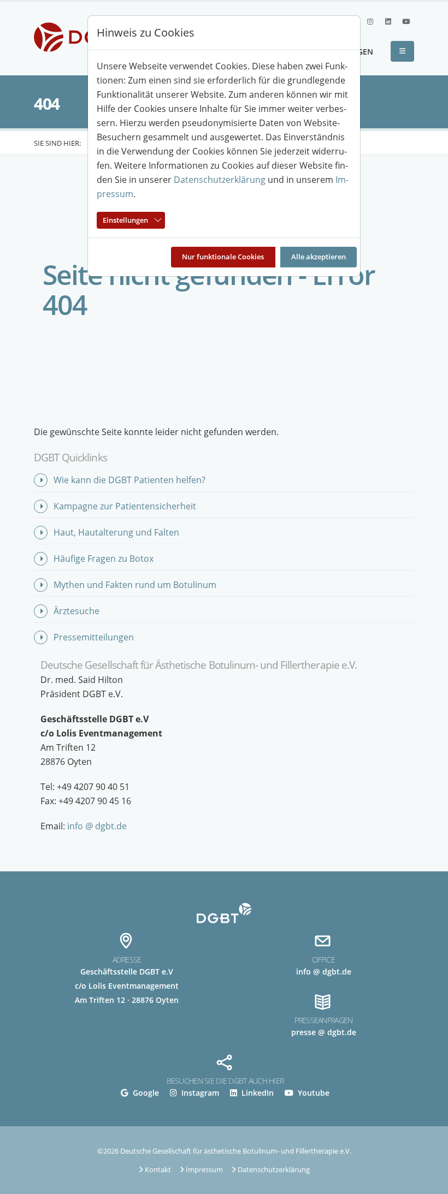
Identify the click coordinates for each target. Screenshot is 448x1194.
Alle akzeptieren (318, 257)
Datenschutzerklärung (220, 180)
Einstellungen (125, 220)
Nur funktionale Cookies (223, 257)
